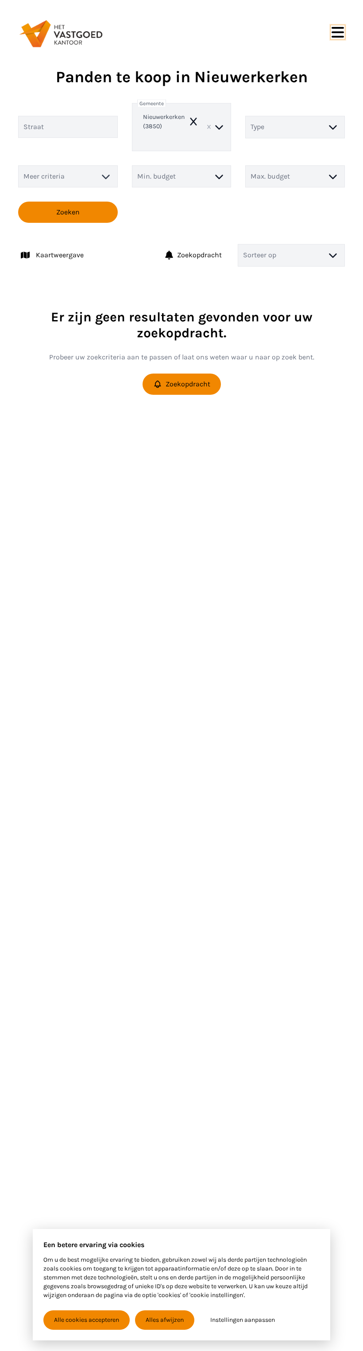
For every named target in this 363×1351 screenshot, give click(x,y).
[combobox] (182, 127)
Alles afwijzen (165, 1320)
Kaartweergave (60, 255)
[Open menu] (338, 32)
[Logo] (60, 33)
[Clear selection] (209, 127)
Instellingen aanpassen (242, 1320)
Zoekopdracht (199, 255)
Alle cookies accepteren (86, 1320)
